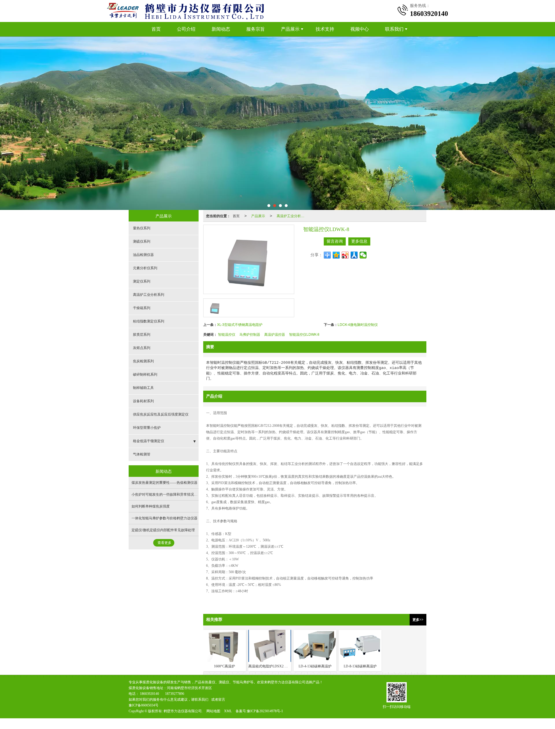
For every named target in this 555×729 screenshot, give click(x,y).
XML (228, 711)
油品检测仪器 (143, 255)
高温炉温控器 (274, 334)
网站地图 (213, 711)
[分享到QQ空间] (336, 255)
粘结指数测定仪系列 (148, 321)
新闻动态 (221, 29)
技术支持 (325, 29)
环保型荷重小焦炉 (147, 428)
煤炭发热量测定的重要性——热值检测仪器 (164, 483)
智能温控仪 (226, 334)
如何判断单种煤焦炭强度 (151, 506)
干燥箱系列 (141, 308)
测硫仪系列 (141, 241)
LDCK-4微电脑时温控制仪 (358, 324)
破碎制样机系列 (145, 374)
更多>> (417, 620)
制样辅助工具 (143, 388)
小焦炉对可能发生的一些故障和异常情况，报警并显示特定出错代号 (184, 494)
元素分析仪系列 (145, 268)
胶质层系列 (141, 335)
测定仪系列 (141, 281)
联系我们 (394, 29)
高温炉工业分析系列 (292, 215)
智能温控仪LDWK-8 (304, 334)
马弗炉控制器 (249, 334)
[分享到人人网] (354, 255)
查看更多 (164, 543)
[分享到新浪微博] (345, 255)
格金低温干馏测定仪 (148, 441)
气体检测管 (141, 454)
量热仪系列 (141, 228)
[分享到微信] (363, 255)
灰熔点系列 (141, 348)
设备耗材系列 (143, 401)
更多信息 (359, 241)
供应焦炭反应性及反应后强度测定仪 (160, 414)
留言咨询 (335, 241)
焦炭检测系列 (143, 361)
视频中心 (359, 29)
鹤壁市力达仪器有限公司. (183, 711)
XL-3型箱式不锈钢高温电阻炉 (239, 324)
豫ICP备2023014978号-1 (265, 711)
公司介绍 (186, 29)
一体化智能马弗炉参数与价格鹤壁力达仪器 (164, 518)
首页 (156, 29)
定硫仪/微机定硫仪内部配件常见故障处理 (163, 530)
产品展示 (290, 29)
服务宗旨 (255, 29)
